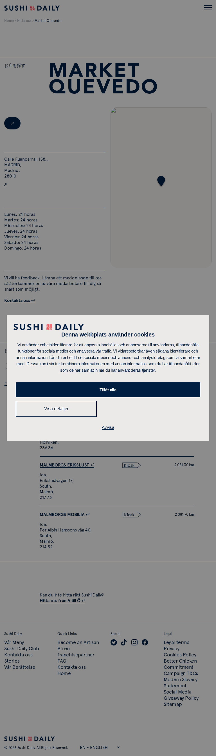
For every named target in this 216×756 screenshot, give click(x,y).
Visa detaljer (56, 408)
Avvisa (108, 427)
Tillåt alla (108, 389)
